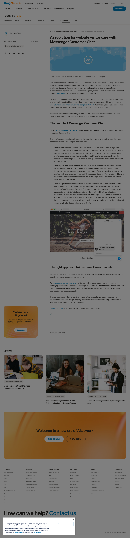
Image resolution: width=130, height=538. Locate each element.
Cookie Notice (19, 532)
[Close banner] (73, 519)
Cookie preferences (63, 524)
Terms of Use (37, 532)
